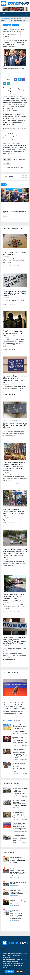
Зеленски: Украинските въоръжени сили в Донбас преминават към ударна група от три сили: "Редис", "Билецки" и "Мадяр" (19, 753)
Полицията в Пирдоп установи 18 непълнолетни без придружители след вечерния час (15, 379)
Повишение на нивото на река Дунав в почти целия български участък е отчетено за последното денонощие (19, 791)
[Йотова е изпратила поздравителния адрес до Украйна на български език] (7, 815)
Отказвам (19, 972)
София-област (13, 864)
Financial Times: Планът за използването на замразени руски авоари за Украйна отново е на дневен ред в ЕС (14, 705)
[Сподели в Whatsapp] (8, 83)
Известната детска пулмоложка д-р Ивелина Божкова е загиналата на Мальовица (17, 859)
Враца (11, 877)
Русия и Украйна (7, 720)
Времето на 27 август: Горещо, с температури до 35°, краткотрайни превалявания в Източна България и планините (19, 728)
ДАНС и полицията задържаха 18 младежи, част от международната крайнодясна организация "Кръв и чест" (14, 641)
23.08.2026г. (20, 864)
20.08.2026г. (17, 920)
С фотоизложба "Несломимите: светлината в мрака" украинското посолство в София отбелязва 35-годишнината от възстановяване (18, 914)
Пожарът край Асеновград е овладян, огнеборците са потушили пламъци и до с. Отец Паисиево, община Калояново (14, 466)
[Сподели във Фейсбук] (15, 79)
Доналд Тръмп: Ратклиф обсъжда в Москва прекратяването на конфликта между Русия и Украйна (19, 740)
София (12, 905)
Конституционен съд (19, 159)
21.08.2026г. (17, 905)
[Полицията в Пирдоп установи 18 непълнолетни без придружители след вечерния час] (15, 364)
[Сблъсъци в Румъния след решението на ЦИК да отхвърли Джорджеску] (15, 195)
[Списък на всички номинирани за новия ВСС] (15, 241)
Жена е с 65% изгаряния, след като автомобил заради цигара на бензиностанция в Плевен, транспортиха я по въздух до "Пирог (15, 553)
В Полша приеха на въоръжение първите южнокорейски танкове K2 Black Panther (19, 838)
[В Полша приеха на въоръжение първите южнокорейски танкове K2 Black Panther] (7, 837)
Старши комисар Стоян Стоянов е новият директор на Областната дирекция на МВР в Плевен (15, 424)
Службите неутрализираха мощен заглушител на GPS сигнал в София (13, 333)
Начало (3, 18)
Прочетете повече (9, 265)
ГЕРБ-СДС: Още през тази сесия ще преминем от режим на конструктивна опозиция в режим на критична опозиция (19, 767)
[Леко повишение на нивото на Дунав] (6, 884)
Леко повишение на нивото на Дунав (18, 882)
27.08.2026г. (17, 720)
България (15, 733)
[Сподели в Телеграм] (4, 83)
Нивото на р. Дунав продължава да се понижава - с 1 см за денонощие (18, 892)
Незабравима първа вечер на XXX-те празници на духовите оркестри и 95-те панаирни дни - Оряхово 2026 (18, 872)
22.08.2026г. (16, 877)
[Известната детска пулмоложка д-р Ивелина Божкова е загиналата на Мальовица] (6, 859)
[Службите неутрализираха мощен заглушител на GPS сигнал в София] (15, 319)
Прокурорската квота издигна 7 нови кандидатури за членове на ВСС (15, 294)
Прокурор (7, 163)
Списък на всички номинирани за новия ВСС (14, 253)
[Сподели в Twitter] (19, 79)
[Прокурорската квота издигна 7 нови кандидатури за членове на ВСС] (15, 280)
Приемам (9, 972)
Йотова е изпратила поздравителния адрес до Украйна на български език (19, 815)
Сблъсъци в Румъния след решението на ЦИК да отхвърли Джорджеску (14, 211)
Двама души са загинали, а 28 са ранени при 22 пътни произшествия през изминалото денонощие (14, 597)
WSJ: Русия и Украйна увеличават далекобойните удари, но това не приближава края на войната (19, 804)
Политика (15, 773)
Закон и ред (9, 18)
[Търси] (25, 14)
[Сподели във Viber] (23, 79)
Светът (4, 184)
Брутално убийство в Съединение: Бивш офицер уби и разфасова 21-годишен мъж (14, 512)
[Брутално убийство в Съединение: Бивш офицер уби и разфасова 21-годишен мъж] (15, 498)
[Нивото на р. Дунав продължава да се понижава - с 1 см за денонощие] (6, 892)
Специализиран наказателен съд (13, 167)
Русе (13, 796)
